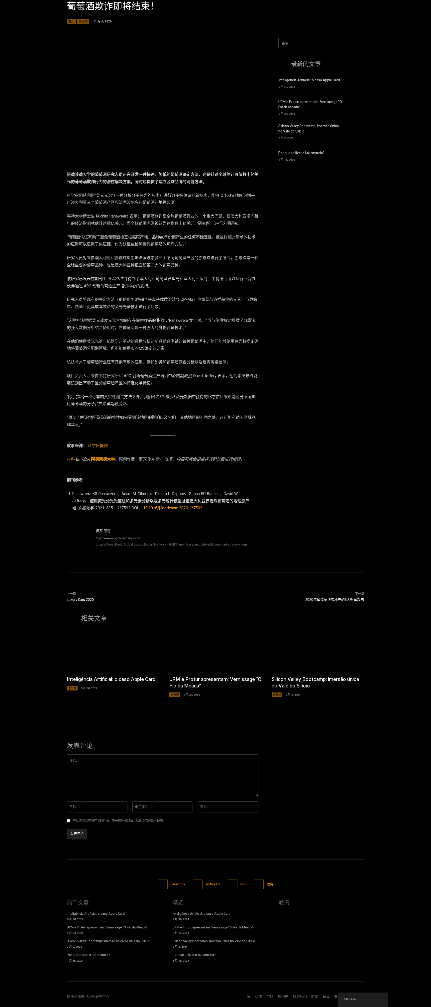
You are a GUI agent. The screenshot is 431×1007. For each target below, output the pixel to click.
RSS (243, 884)
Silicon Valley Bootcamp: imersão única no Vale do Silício (315, 682)
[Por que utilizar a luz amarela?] (355, 155)
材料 (71, 459)
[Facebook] (163, 884)
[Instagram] (198, 884)
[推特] (259, 884)
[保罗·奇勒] (79, 540)
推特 (270, 884)
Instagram (213, 884)
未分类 (83, 21)
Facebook (178, 884)
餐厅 (71, 21)
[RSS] (232, 884)
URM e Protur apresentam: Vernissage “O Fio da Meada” (215, 682)
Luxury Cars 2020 (80, 599)
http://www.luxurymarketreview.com (118, 538)
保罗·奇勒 (103, 531)
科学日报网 (98, 446)
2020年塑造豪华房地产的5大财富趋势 (334, 599)
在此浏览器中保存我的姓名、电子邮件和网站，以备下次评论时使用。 (119, 820)
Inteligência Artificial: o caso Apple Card (309, 80)
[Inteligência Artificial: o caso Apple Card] (355, 83)
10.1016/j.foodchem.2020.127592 (172, 508)
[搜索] (359, 43)
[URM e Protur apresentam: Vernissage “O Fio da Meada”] (355, 107)
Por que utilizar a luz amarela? (301, 153)
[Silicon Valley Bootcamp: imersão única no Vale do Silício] (355, 131)
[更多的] (207, 143)
